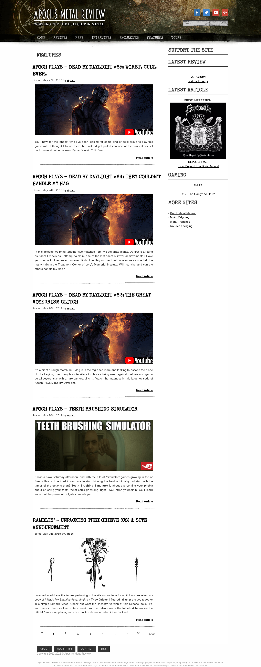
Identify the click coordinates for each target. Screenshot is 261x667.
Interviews (101, 38)
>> (138, 633)
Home (41, 38)
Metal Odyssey (179, 217)
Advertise (64, 648)
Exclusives (129, 38)
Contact (87, 648)
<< (42, 633)
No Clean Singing (181, 226)
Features (155, 38)
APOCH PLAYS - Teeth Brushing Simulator (85, 409)
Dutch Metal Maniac (183, 213)
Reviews (60, 38)
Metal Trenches (180, 221)
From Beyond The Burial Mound (198, 164)
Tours (176, 38)
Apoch (71, 80)
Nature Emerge (198, 79)
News (79, 38)
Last (152, 634)
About (44, 648)
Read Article (144, 157)
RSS (104, 648)
